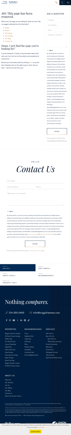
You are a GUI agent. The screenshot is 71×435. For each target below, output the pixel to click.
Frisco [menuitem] (26, 333)
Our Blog (8, 39)
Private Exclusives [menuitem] (51, 344)
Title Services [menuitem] (50, 355)
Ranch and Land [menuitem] (10, 350)
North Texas (8, 276)
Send (57, 131)
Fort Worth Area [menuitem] (10, 341)
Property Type (9, 283)
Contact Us (8, 41)
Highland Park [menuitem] (28, 336)
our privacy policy (33, 234)
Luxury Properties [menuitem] (10, 344)
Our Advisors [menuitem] (9, 382)
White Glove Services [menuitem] (54, 341)
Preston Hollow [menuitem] (29, 347)
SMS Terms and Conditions (59, 115)
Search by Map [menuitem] (10, 360)
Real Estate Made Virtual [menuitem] (54, 358)
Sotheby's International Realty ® (11, 407)
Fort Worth (43, 268)
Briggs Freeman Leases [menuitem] (12, 363)
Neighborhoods (45, 276)
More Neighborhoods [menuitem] (31, 355)
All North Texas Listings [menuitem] (12, 336)
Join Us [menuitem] (7, 385)
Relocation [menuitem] (49, 347)
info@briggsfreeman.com (46, 312)
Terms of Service (60, 140)
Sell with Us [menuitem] (49, 333)
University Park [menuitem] (29, 352)
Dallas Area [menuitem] (8, 339)
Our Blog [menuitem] (8, 391)
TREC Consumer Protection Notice (13, 415)
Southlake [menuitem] (27, 350)
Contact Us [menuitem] (8, 393)
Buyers (7, 30)
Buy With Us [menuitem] (52, 339)
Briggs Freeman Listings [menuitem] (12, 333)
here (30, 62)
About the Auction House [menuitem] (13, 396)
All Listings (8, 33)
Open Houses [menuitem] (9, 358)
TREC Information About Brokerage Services (33, 415)
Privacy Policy (52, 140)
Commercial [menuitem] (49, 350)
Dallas (6, 268)
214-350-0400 (56, 2)
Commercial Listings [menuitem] (11, 355)
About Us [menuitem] (8, 380)
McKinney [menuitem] (27, 341)
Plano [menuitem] (26, 344)
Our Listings (9, 36)
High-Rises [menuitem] (8, 347)
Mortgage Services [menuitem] (52, 352)
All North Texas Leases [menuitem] (12, 366)
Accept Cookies (35, 431)
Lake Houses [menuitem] (9, 352)
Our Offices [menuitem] (8, 388)
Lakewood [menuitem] (27, 339)
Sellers (7, 28)
